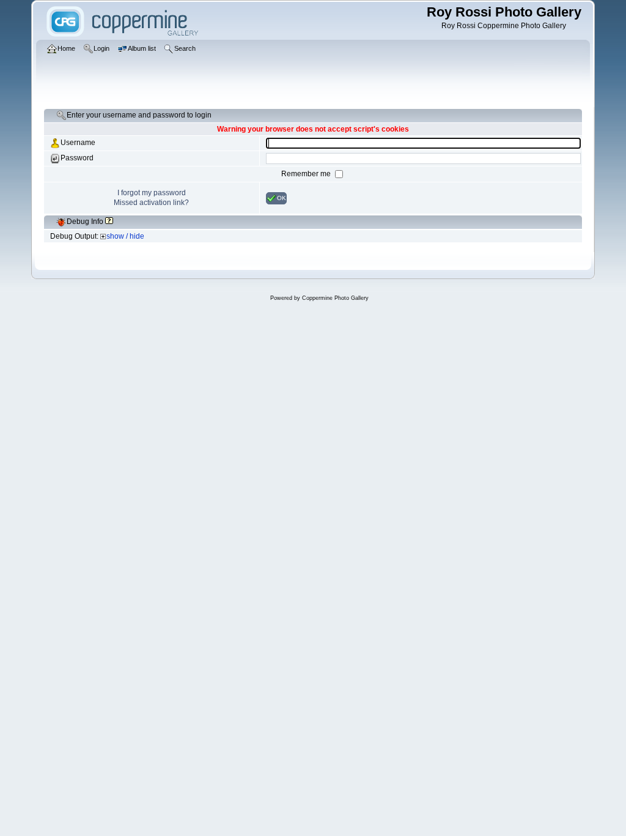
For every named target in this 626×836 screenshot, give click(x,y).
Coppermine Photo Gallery (335, 298)
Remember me (307, 174)
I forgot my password (151, 192)
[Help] (109, 221)
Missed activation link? (151, 202)
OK (281, 197)
